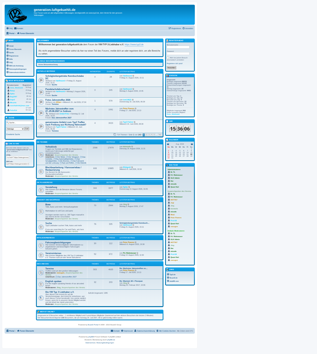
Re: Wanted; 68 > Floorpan (131, 281)
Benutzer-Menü (176, 40)
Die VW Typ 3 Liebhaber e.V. (59, 292)
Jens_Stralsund (16, 88)
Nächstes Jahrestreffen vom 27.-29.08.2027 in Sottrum (59, 109)
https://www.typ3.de (134, 44)
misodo (173, 184)
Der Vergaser (73, 157)
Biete (48, 204)
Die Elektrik (81, 163)
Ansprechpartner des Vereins (66, 155)
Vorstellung (51, 187)
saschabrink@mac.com (19, 105)
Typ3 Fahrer (61, 127)
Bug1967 (13, 97)
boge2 (12, 100)
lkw (172, 181)
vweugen (61, 273)
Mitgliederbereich (45, 238)
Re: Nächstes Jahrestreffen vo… (134, 268)
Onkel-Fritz (64, 114)
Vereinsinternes (53, 253)
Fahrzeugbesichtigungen (58, 242)
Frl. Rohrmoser (129, 253)
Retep (12, 91)
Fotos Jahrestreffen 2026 (57, 100)
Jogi (172, 203)
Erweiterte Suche (13, 134)
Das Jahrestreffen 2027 (61, 118)
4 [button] (151, 135)
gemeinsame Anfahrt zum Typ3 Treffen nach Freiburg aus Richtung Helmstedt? (65, 123)
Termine (55, 104)
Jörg (125, 204)
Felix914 (13, 110)
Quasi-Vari (175, 187)
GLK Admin (175, 178)
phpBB (91, 337)
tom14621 (127, 100)
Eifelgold (127, 167)
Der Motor (61, 157)
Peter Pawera (128, 108)
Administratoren (174, 169)
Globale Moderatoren (176, 231)
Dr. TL (173, 172)
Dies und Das (43, 264)
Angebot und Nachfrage (48, 200)
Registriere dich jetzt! (175, 63)
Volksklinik (51, 147)
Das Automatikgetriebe (64, 159)
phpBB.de (111, 340)
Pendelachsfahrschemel (57, 89)
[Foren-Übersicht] (19, 14)
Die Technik (42, 142)
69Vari (58, 102)
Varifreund (60, 81)
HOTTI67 (174, 200)
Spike (125, 187)
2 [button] (146, 135)
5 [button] (154, 135)
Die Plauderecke (45, 182)
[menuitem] (9, 28)
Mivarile (13, 102)
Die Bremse (64, 161)
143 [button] (159, 135)
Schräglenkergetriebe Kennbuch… (134, 223)
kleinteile (127, 147)
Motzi (173, 215)
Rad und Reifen (68, 163)
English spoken (53, 281)
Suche (54, 85)
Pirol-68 (174, 220)
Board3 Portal (93, 325)
